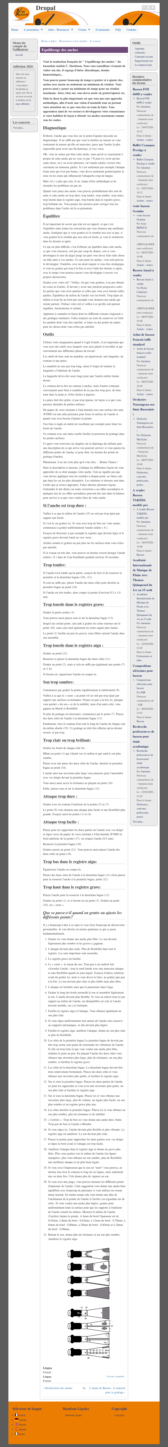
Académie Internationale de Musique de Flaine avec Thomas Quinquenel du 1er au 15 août (142, 575)
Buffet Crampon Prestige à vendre (143, 150)
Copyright (119, 1415)
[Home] (21, 22)
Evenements (103, 30)
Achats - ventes (145, 140)
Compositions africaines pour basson (143, 670)
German (22, 1419)
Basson (140, 554)
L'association (30, 31)
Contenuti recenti (144, 56)
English (22, 1424)
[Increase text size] (153, 9)
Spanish (22, 1429)
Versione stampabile (115, 1376)
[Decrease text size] (144, 9)
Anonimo (145, 106)
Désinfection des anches (57, 1388)
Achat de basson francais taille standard (143, 339)
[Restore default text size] (148, 9)
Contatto (131, 30)
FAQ (118, 30)
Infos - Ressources (57, 31)
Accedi (19, 55)
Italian (21, 1434)
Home (14, 30)
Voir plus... (18, 127)
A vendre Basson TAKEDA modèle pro (145, 513)
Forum (81, 31)
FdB (143, 692)
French (21, 1415)
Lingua (47, 1376)
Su (84, 1388)
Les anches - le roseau (87, 41)
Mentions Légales (73, 1415)
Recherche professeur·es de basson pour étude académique (143, 736)
